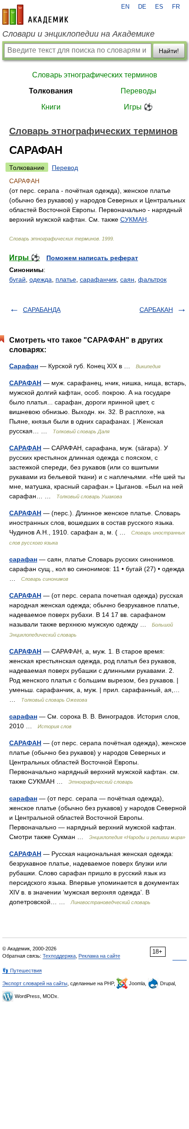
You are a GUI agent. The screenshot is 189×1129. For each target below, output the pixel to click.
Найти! (169, 51)
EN (125, 7)
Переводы (138, 91)
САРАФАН (25, 383)
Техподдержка (59, 956)
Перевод (65, 167)
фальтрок (152, 279)
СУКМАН (133, 219)
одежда (40, 279)
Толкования (50, 91)
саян (127, 279)
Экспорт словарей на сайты (34, 983)
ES (159, 7)
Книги (51, 107)
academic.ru (35, 15)
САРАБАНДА (42, 309)
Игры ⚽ (138, 107)
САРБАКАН (156, 309)
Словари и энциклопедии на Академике (78, 33)
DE (142, 7)
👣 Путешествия (22, 970)
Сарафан (23, 366)
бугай (17, 279)
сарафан (23, 559)
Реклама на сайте (99, 956)
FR (176, 7)
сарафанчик (98, 279)
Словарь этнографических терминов (94, 75)
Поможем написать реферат (92, 258)
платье (66, 279)
